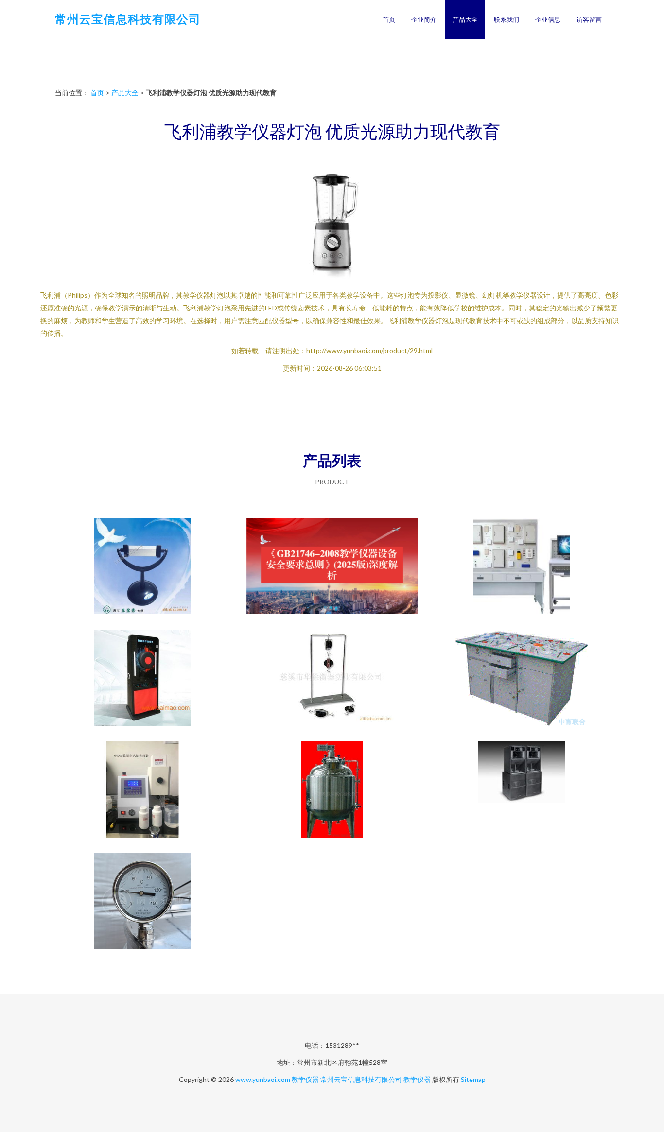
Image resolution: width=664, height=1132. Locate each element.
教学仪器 (305, 1079)
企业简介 (424, 19)
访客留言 (589, 19)
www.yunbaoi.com (262, 1079)
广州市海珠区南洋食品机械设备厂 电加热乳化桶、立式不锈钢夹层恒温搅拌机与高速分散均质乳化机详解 (142, 902)
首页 (389, 19)
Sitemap (473, 1079)
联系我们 (506, 19)
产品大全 (465, 19)
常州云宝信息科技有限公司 (128, 18)
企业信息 (547, 19)
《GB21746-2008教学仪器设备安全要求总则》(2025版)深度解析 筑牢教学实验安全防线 (332, 567)
